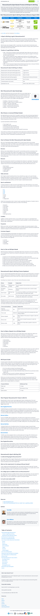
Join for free (31, 1)
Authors (3, 600)
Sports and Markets (5, 545)
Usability (3, 547)
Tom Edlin (4, 33)
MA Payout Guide (4, 556)
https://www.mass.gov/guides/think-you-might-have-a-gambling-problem (18, 503)
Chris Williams (17, 33)
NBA (4, 191)
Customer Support (5, 550)
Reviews (3, 541)
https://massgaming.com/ (8, 501)
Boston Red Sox (5, 424)
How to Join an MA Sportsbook (7, 551)
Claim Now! (36, 22)
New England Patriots (6, 406)
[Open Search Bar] (36, 1)
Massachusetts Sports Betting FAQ (7, 566)
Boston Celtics (4, 415)
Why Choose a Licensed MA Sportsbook (8, 538)
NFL (4, 189)
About (3, 598)
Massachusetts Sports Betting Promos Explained (10, 553)
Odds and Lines (4, 544)
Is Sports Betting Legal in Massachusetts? (9, 532)
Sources (3, 568)
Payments (4, 548)
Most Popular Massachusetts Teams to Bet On (9, 557)
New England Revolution (6, 565)
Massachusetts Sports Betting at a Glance (9, 535)
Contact (3, 603)
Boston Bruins (4, 432)
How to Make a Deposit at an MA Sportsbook (9, 554)
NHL (4, 193)
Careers (3, 602)
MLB (4, 192)
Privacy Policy (4, 605)
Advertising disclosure (5, 606)
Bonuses (3, 542)
